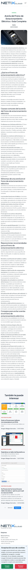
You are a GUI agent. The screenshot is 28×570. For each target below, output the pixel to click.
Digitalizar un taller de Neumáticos (13, 452)
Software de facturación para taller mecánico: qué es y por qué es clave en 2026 (12, 491)
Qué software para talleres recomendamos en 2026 (10, 421)
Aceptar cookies (7, 566)
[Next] (23, 508)
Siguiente (17, 507)
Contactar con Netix (6, 528)
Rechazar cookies (21, 566)
